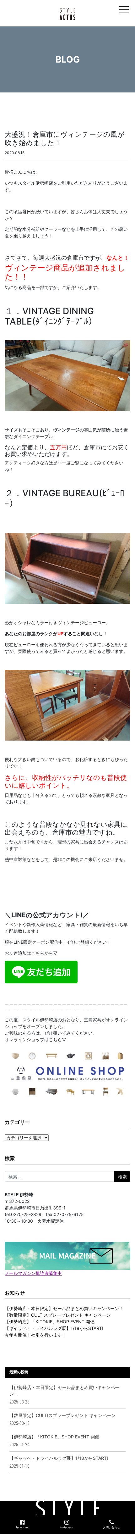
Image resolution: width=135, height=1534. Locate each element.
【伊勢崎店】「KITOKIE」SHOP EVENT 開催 (49, 1321)
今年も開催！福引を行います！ (35, 1334)
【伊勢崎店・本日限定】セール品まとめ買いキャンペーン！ (64, 1308)
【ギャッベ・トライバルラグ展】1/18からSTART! (54, 1328)
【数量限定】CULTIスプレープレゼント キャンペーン (58, 1315)
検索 (10, 1158)
